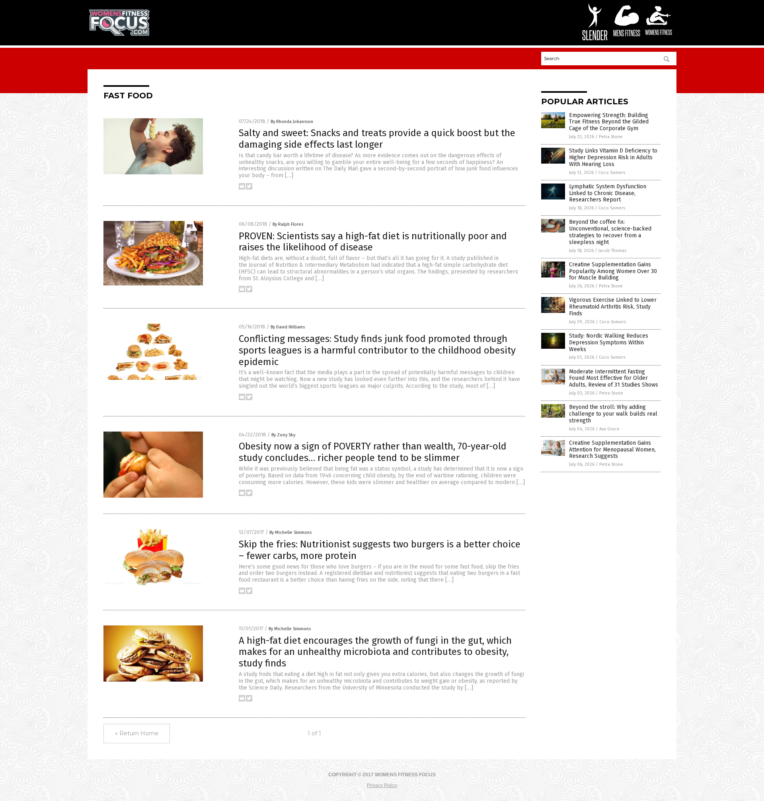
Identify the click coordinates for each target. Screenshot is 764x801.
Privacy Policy (382, 785)
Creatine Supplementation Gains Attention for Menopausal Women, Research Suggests (612, 450)
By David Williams (288, 327)
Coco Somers (611, 172)
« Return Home (136, 733)
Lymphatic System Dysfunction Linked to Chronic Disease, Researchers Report (607, 193)
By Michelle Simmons (290, 532)
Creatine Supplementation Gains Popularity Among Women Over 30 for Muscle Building (613, 271)
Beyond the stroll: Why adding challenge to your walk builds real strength (613, 414)
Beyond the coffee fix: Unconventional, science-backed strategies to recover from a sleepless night (610, 232)
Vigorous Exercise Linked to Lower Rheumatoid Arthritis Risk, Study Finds (613, 307)
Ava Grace (609, 429)
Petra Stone (611, 136)
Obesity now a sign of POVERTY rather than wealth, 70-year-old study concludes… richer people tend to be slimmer (373, 452)
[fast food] (119, 34)
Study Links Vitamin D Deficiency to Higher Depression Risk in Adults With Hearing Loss (613, 157)
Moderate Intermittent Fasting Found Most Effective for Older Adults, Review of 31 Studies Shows (613, 378)
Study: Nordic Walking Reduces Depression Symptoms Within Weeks (608, 342)
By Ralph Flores (288, 224)
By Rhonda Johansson (292, 121)
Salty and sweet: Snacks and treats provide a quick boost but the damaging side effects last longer (377, 138)
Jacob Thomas (612, 250)
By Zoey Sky (283, 435)
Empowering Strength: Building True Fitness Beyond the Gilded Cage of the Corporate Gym (609, 122)
